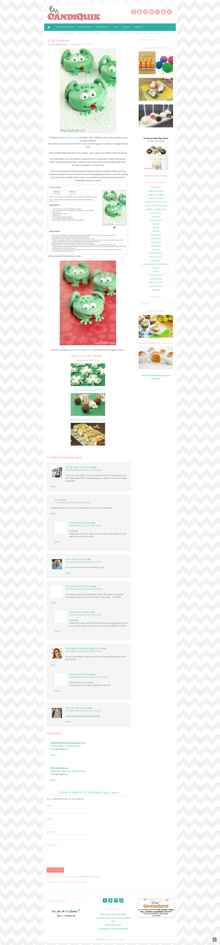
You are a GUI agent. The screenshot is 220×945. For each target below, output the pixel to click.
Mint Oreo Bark (57, 768)
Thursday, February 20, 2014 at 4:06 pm (73, 502)
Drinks (156, 228)
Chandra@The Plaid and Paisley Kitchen (83, 648)
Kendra (58, 500)
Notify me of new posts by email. (68, 882)
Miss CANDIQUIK (73, 14)
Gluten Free (113, 33)
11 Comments (88, 44)
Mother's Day (156, 257)
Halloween (156, 246)
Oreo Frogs (72, 137)
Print (114, 227)
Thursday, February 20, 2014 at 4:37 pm (83, 562)
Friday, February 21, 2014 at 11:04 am (85, 525)
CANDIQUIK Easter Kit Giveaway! (65, 743)
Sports (156, 271)
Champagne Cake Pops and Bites (113, 928)
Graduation (155, 242)
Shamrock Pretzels (88, 360)
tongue (84, 143)
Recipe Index (84, 27)
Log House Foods (117, 939)
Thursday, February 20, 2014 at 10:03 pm (83, 589)
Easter (156, 231)
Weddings (155, 290)
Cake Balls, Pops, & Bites (90, 33)
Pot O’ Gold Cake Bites (87, 390)
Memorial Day (156, 253)
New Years (155, 260)
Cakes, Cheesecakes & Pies (156, 206)
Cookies (156, 224)
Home (48, 27)
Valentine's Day (156, 286)
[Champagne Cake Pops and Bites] (156, 126)
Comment (52, 845)
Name (50, 805)
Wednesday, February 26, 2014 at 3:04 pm (88, 677)
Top (215, 940)
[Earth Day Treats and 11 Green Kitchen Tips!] (156, 73)
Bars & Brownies (156, 191)
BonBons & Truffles (156, 195)
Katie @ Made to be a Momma (79, 467)
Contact (138, 27)
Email (50, 819)
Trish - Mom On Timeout (76, 708)
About (126, 27)
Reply (53, 486)
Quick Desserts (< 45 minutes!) (156, 264)
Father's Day (155, 235)
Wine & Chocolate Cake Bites (113, 914)
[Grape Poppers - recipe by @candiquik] (156, 326)
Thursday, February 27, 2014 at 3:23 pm (83, 711)
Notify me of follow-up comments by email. (75, 877)
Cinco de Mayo (155, 220)
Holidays (156, 249)
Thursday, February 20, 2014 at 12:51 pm (83, 470)
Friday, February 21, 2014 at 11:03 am (85, 615)
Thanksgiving (156, 279)
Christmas (156, 217)
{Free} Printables (64, 27)
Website (51, 832)
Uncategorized (156, 282)
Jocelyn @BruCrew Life (76, 559)
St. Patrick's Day (156, 275)
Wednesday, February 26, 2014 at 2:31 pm (84, 651)
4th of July (155, 33)
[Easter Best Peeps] (156, 100)
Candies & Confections (134, 33)
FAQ (116, 27)
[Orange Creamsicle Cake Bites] (156, 358)
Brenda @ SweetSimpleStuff (78, 586)
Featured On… (102, 27)
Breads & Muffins (155, 198)
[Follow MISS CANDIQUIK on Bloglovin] (66, 916)
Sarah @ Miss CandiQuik (80, 523)
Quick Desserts (66, 33)
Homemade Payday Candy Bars (88, 420)
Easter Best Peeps (113, 925)
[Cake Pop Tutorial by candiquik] (156, 152)
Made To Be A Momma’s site (80, 349)
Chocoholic (155, 213)
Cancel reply (110, 792)
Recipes (156, 268)
